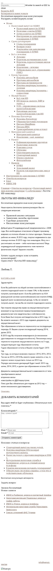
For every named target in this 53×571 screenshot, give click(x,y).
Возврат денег (23, 46)
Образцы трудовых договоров (31, 121)
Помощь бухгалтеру (21, 116)
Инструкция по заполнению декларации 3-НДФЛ (31, 37)
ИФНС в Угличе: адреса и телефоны (22, 504)
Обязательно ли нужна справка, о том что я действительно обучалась (28, 471)
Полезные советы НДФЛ (28, 31)
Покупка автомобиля (27, 77)
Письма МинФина (25, 124)
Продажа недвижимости (29, 82)
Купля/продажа (19, 75)
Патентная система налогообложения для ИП (29, 112)
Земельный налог (25, 168)
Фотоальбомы (23, 160)
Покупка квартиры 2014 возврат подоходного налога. (22, 451)
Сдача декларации (21, 41)
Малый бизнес (18, 95)
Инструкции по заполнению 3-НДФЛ (25, 175)
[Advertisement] (26, 535)
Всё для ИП (22, 98)
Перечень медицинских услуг (31, 59)
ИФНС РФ (11, 183)
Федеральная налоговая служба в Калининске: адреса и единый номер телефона (25, 463)
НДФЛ (19, 165)
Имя (4, 430)
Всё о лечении (18, 54)
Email (4, 433)
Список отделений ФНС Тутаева (20, 512)
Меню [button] (9, 23)
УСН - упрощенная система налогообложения (30, 107)
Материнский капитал (23, 132)
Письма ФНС (23, 126)
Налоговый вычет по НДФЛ (25, 26)
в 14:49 (8, 278)
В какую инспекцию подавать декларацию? (28, 468)
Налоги (15, 163)
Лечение (20, 57)
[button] (17, 18)
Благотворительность (27, 152)
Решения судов (24, 147)
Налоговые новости (26, 144)
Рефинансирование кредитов (31, 142)
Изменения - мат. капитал (29, 137)
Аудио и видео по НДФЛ (28, 33)
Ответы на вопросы (16, 178)
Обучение (21, 150)
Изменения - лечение (27, 67)
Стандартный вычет (26, 155)
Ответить (5, 391)
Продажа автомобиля (27, 80)
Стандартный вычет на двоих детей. (24, 447)
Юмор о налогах (24, 157)
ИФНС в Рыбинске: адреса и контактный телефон (28, 495)
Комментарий (9, 410)
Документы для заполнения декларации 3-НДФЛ (30, 50)
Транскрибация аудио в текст (31, 129)
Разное (15, 139)
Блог (8, 181)
